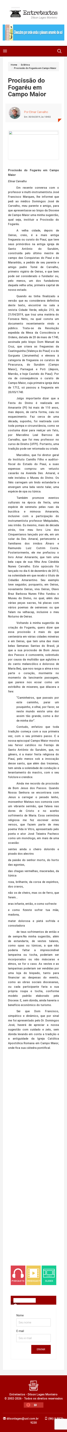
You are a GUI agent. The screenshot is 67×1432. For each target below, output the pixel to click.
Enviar (41, 1349)
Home (14, 64)
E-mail (20, 1331)
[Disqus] (33, 1113)
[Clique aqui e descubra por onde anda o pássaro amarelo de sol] (33, 33)
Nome (20, 1315)
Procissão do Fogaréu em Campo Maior (35, 68)
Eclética (25, 64)
